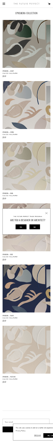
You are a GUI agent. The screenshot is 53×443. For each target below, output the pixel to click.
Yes (21, 227)
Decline (37, 435)
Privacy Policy (20, 431)
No (35, 227)
